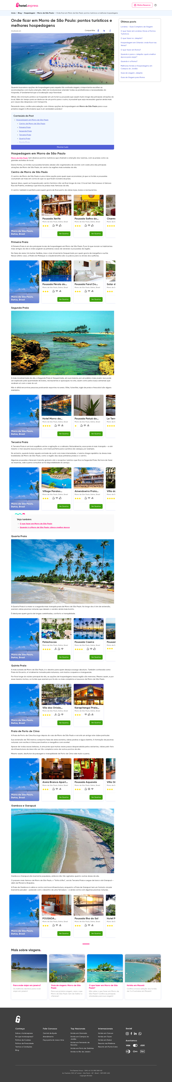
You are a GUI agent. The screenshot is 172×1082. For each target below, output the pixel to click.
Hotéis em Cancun (105, 1033)
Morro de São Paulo (19, 158)
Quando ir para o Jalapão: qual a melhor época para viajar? (138, 55)
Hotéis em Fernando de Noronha (80, 1044)
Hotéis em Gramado (79, 1033)
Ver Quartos (64, 234)
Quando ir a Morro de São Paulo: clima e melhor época (45, 527)
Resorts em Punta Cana (107, 1047)
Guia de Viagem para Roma (133, 77)
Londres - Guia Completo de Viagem (137, 27)
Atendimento (48, 1037)
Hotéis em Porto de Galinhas (82, 1048)
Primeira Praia (25, 127)
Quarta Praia (24, 139)
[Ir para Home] (27, 5)
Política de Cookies (23, 1040)
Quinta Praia (24, 142)
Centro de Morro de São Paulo (32, 124)
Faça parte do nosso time (53, 1040)
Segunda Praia (25, 131)
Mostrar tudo (62, 147)
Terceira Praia (25, 135)
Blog (17, 1050)
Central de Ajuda (50, 1033)
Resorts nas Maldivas (106, 1043)
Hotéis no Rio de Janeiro (80, 1052)
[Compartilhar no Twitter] (105, 30)
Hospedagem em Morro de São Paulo (32, 120)
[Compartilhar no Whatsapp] (112, 30)
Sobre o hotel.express (24, 1033)
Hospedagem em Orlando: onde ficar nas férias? (139, 44)
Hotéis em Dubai (105, 1040)
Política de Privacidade (24, 1043)
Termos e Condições (23, 1047)
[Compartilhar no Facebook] (99, 30)
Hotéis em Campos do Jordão (80, 1038)
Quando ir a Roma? (129, 61)
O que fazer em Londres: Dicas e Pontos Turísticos (138, 32)
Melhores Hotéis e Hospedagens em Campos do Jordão (136, 67)
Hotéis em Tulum (105, 1037)
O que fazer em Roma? (131, 50)
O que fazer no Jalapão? (132, 38)
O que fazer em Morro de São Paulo (36, 524)
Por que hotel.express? (24, 1037)
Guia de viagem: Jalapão (132, 73)
